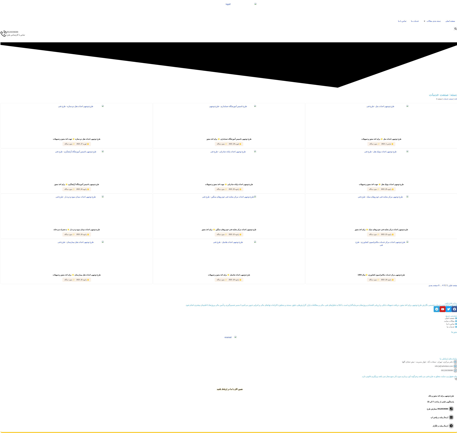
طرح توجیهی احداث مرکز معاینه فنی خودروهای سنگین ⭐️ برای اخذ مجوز (228, 229)
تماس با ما (402, 21)
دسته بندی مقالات (433, 21)
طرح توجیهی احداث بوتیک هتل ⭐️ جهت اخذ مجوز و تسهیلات (380, 184)
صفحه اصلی (450, 21)
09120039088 (12, 32)
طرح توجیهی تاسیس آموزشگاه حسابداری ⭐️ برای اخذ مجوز (228, 139)
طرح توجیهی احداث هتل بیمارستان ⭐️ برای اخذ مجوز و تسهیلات (76, 275)
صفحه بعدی (432, 285)
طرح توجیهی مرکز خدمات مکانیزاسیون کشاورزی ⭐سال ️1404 (380, 275)
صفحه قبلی (452, 285)
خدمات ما (414, 21)
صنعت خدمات (448, 99)
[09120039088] (3, 34)
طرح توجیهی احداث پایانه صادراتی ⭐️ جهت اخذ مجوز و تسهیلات (228, 184)
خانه (455, 99)
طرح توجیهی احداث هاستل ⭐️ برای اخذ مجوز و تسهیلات (229, 275)
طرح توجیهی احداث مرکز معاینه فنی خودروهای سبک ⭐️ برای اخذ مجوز (380, 229)
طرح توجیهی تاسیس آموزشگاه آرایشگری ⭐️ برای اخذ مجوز (76, 184)
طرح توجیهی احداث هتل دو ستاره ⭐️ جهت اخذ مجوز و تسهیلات (76, 139)
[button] (455, 29)
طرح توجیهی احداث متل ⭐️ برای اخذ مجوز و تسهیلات (381, 139)
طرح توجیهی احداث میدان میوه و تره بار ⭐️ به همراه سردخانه (76, 229)
